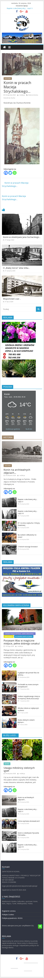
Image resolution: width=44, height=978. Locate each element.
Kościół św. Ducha (9, 98)
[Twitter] (10, 173)
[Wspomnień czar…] (22, 277)
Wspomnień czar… (12, 298)
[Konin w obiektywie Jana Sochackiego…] (22, 215)
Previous (4, 350)
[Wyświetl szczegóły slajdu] (22, 38)
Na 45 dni (29, 429)
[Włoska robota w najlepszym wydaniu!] (9, 707)
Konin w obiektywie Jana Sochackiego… (22, 237)
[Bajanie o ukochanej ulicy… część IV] (9, 510)
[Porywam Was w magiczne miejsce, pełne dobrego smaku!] (22, 610)
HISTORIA (8, 79)
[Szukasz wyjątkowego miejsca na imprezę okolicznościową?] (9, 695)
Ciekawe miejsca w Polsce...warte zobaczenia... (19, 634)
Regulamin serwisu (9, 911)
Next (33, 350)
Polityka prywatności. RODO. (12, 918)
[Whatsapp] (15, 173)
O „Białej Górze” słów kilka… (16, 268)
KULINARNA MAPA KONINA (23, 636)
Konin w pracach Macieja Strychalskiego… (15, 184)
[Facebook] (6, 173)
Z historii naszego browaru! (28, 547)
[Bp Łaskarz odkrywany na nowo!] (9, 534)
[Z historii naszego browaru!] (9, 546)
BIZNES (7, 764)
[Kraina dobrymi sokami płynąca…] (9, 719)
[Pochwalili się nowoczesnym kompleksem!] (9, 683)
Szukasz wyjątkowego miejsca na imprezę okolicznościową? (29, 697)
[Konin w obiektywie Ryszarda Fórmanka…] (9, 832)
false (4, 37)
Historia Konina (33, 95)
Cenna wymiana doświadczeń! (29, 821)
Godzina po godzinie (13, 429)
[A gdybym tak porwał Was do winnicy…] (9, 672)
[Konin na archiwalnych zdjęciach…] (22, 442)
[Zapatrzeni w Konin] (4, 47)
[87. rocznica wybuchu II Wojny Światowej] (9, 522)
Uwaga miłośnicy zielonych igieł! (19, 769)
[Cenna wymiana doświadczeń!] (9, 820)
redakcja (22, 95)
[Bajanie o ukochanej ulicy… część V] (9, 498)
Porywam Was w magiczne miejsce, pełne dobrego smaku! (22, 642)
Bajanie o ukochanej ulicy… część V (19, 8)
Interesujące (9, 636)
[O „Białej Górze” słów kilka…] (22, 246)
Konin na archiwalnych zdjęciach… (17, 471)
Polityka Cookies (8, 914)
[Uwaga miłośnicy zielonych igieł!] (22, 740)
